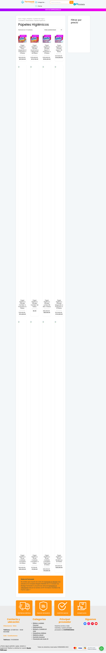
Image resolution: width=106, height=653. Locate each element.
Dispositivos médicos (39, 633)
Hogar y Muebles (27, 18)
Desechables (29, 20)
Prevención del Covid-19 (40, 639)
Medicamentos (37, 627)
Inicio (19, 18)
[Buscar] (71, 2)
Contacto (81, 4)
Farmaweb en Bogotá (50, 582)
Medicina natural (38, 635)
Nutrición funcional (39, 637)
